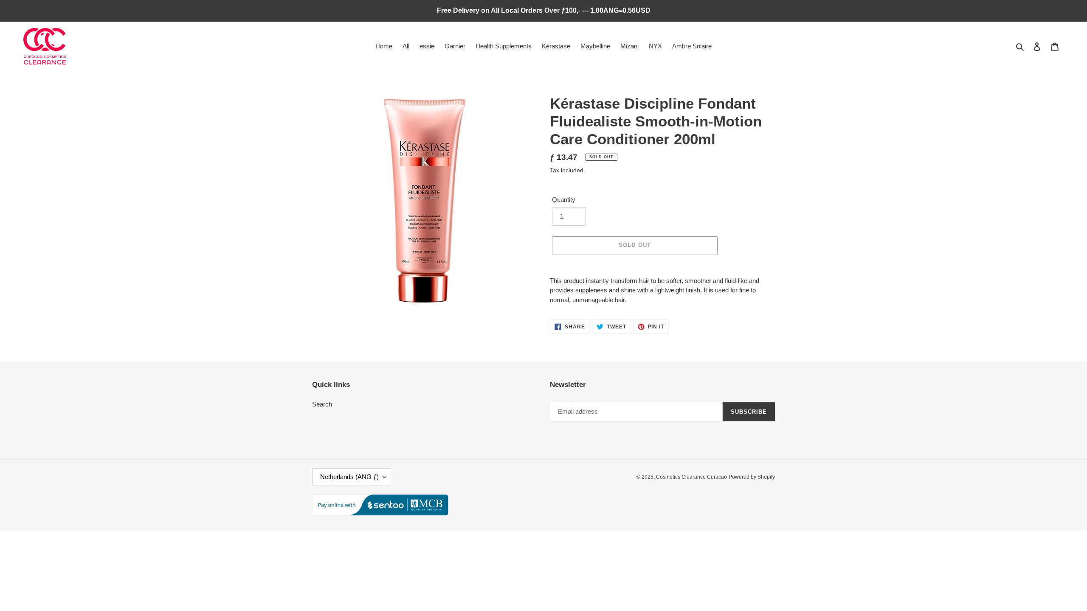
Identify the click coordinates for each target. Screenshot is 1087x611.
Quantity (563, 199)
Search (322, 404)
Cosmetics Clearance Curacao (691, 477)
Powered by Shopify (752, 477)
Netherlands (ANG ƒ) (349, 476)
